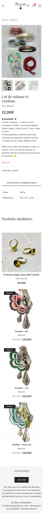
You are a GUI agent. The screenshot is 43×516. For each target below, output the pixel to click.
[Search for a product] (3, 5)
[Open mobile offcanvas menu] (39, 5)
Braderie (13, 20)
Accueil (5, 20)
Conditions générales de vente (15, 506)
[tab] (21, 183)
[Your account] (28, 5)
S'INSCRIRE (21, 480)
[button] (37, 29)
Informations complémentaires (21, 182)
